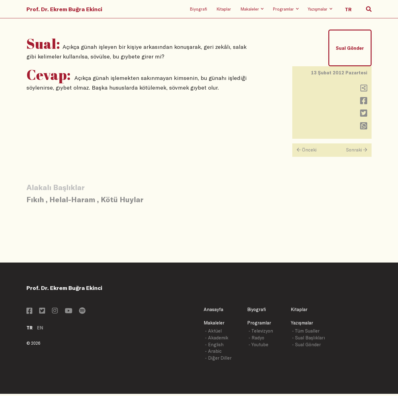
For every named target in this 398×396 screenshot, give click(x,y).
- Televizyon (260, 330)
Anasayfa (213, 309)
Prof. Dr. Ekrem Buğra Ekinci (64, 9)
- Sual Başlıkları (308, 337)
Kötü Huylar (122, 199)
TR (29, 327)
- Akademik (216, 337)
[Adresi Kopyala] (363, 89)
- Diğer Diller (218, 358)
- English (214, 344)
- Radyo (256, 337)
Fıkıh (35, 199)
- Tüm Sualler (306, 330)
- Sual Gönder (306, 344)
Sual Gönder (350, 48)
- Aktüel (213, 330)
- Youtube (258, 344)
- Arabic (213, 351)
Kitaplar (223, 9)
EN (40, 327)
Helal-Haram (72, 199)
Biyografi (198, 9)
